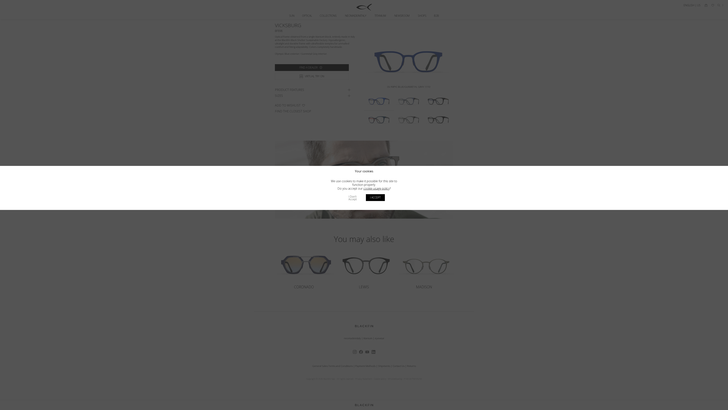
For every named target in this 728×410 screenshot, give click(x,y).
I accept (375, 197)
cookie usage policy (376, 188)
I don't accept (352, 198)
